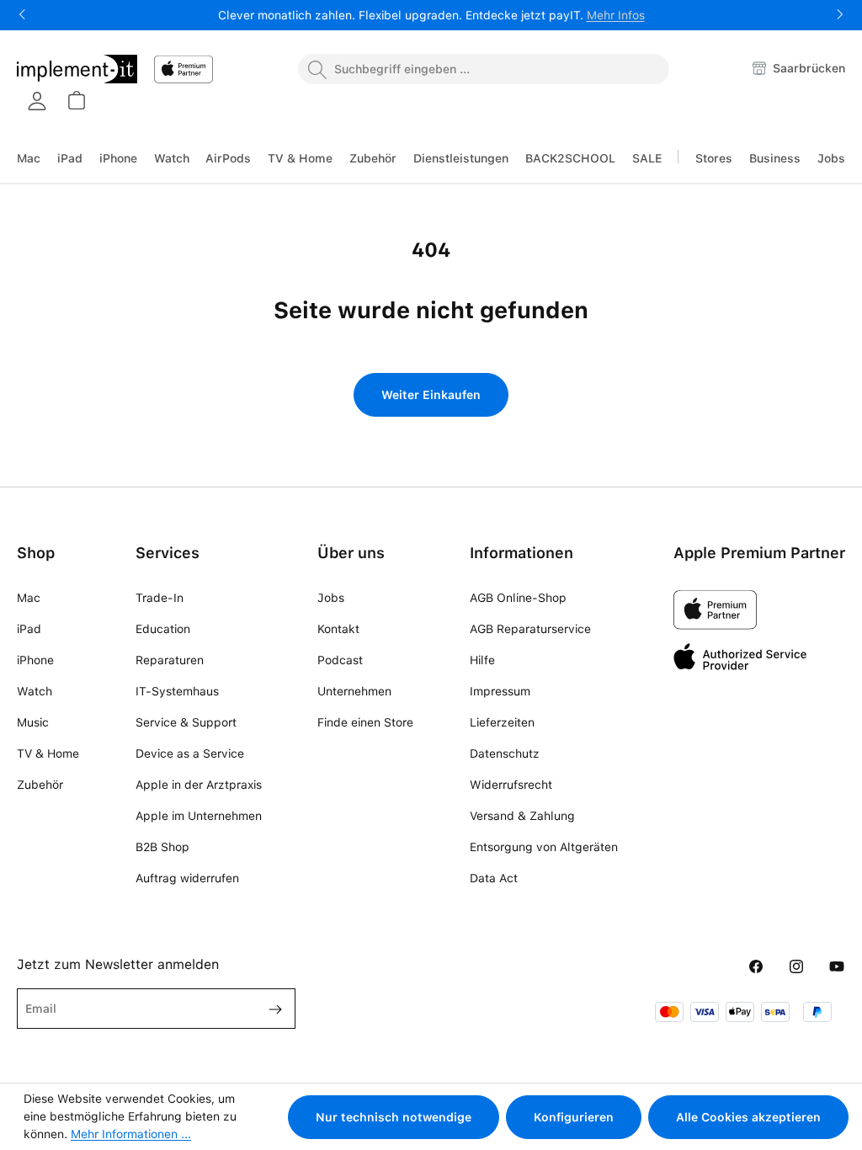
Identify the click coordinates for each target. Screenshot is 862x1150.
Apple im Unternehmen (199, 816)
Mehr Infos (616, 15)
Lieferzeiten (502, 722)
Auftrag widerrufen (187, 878)
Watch (34, 691)
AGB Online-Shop (518, 597)
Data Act (494, 878)
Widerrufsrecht (511, 784)
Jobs (330, 597)
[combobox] (483, 69)
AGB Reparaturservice (530, 629)
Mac (28, 597)
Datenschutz (505, 753)
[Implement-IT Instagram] (796, 967)
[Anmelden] (37, 101)
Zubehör (40, 784)
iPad (29, 629)
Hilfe (482, 660)
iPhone (35, 660)
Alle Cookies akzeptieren (748, 1117)
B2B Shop (162, 847)
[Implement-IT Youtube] (836, 967)
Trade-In (160, 597)
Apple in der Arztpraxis (199, 784)
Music (33, 722)
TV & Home (48, 753)
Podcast (340, 660)
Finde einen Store (365, 722)
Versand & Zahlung (522, 816)
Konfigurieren (574, 1117)
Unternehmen (354, 691)
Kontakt (338, 629)
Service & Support (186, 722)
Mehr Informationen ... (131, 1134)
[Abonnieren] (268, 1008)
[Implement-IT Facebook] (756, 967)
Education (163, 629)
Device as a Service (190, 753)
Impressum (500, 691)
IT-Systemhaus (177, 691)
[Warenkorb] (75, 100)
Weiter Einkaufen (431, 395)
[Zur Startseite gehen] (77, 69)
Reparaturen (170, 660)
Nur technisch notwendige (393, 1117)
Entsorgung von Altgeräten (544, 847)
